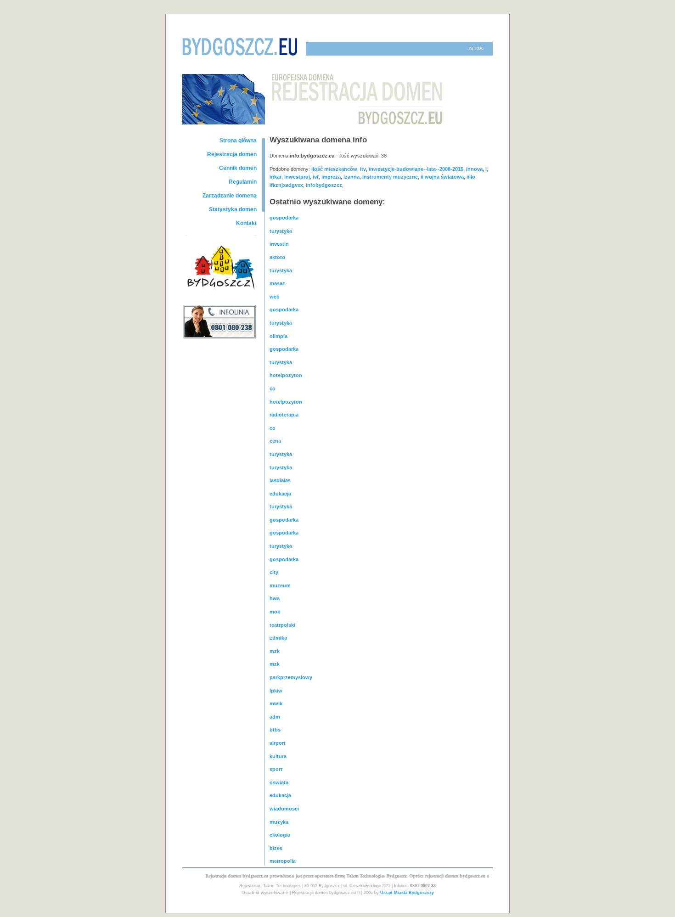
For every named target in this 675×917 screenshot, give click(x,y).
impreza (331, 177)
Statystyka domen (233, 209)
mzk (275, 651)
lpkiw (276, 690)
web (275, 296)
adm (275, 717)
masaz (277, 283)
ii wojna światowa (442, 177)
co (273, 388)
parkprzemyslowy (291, 677)
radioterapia (284, 414)
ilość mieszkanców (334, 169)
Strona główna (238, 140)
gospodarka (284, 217)
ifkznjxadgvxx (286, 185)
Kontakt (246, 223)
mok (275, 611)
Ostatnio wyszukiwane (265, 892)
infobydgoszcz (324, 185)
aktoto (277, 257)
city (274, 572)
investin (279, 244)
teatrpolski (282, 625)
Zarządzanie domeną (229, 195)
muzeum (280, 585)
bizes (276, 848)
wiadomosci (284, 808)
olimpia (278, 336)
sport (276, 769)
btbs (275, 729)
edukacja (280, 493)
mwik (276, 703)
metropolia (283, 861)
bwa (275, 598)
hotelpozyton (286, 375)
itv (363, 169)
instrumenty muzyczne (390, 177)
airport (278, 743)
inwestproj (297, 177)
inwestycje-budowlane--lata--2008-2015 (416, 169)
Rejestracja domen (232, 154)
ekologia (280, 835)
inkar (275, 177)
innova (474, 169)
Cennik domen (238, 168)
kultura (278, 756)
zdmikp (278, 638)
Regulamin (243, 182)
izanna (351, 177)
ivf (316, 177)
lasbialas (280, 480)
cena (275, 441)
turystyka (281, 231)
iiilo (471, 177)
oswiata (279, 782)
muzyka (279, 822)
